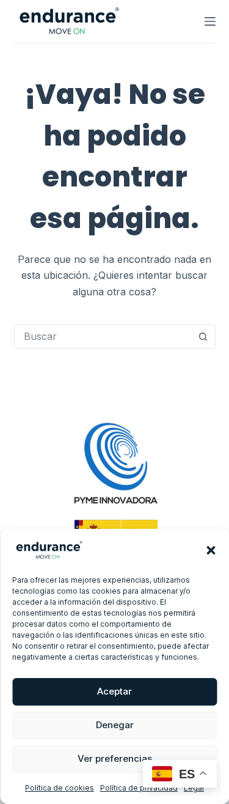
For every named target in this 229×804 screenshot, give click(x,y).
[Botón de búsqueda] (203, 336)
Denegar (115, 725)
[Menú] (210, 21)
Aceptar (114, 691)
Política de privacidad (139, 787)
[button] (211, 550)
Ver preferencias (115, 758)
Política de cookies (59, 787)
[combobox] (103, 336)
